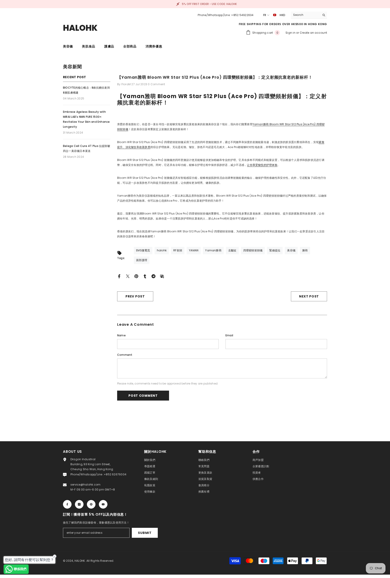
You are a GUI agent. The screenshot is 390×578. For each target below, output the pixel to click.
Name (121, 335)
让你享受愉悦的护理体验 (262, 165)
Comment (124, 355)
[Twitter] (128, 276)
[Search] (309, 15)
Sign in (291, 33)
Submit (144, 533)
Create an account (313, 33)
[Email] (162, 276)
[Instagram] (79, 504)
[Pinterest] (136, 276)
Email (229, 335)
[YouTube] (103, 504)
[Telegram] (153, 276)
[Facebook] (119, 276)
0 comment (156, 84)
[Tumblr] (145, 276)
